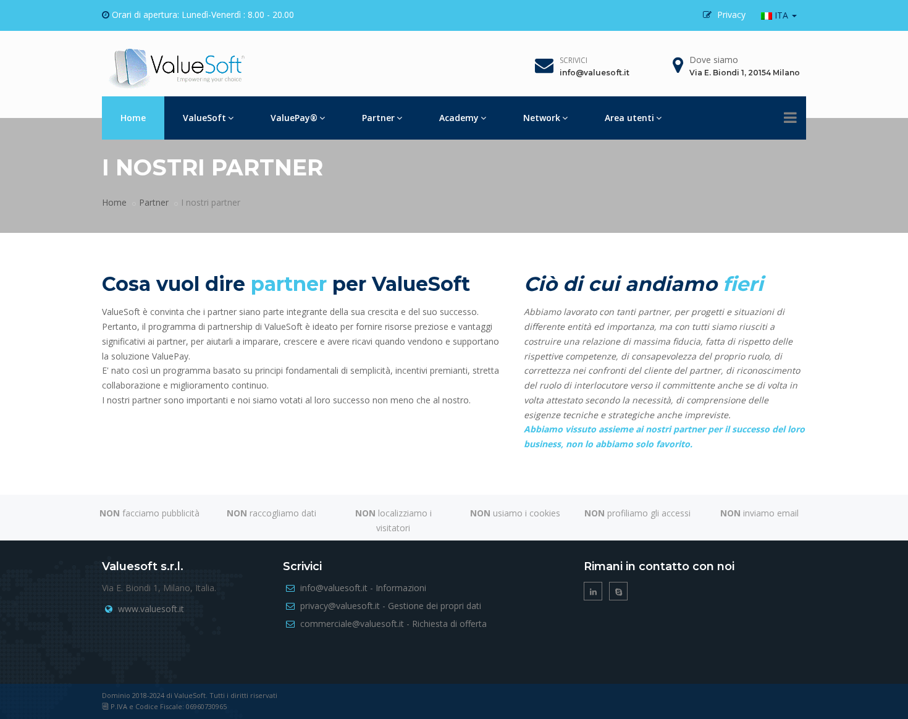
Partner (378, 118)
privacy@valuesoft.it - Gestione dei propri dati (390, 606)
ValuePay (294, 118)
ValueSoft (204, 118)
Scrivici (573, 60)
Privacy (730, 14)
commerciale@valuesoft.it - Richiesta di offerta (393, 623)
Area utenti (629, 118)
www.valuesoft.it (151, 609)
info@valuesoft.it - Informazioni (363, 588)
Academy (459, 118)
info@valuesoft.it (594, 72)
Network (541, 118)
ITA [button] (781, 15)
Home (133, 118)
